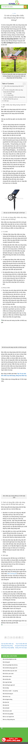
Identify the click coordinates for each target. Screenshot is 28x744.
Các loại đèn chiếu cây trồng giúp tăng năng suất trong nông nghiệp (7, 645)
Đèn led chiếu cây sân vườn (10, 670)
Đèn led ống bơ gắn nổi (9, 685)
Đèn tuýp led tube (7, 682)
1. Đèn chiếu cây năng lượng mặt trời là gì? (13, 87)
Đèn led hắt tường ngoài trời (10, 668)
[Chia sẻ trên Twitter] (11, 637)
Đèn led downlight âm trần (9, 659)
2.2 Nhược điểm (10, 95)
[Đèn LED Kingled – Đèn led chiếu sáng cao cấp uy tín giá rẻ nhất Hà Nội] (14, 2)
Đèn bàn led (6, 702)
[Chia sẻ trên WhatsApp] (5, 637)
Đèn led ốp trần (7, 679)
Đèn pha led (6, 705)
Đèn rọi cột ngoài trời (8, 716)
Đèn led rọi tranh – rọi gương (10, 691)
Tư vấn (14, 13)
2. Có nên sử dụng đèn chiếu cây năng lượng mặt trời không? (13, 91)
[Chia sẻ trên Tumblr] (22, 637)
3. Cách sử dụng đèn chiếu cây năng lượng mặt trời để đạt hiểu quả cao (14, 98)
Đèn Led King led (12, 573)
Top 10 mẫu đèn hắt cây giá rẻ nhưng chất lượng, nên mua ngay (21, 645)
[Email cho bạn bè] (14, 637)
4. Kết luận (6, 101)
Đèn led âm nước (7, 676)
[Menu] (2, 2)
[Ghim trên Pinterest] (17, 637)
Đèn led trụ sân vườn (8, 673)
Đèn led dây (6, 688)
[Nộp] (25, 6)
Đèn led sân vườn (7, 711)
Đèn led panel (6, 662)
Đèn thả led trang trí (8, 693)
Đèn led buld (6, 708)
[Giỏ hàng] (26, 2)
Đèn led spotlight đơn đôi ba (10, 665)
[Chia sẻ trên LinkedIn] (19, 637)
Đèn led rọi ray (6, 696)
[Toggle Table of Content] (23, 84)
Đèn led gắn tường (7, 699)
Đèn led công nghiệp (8, 713)
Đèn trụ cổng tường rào (9, 719)
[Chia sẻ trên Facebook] (8, 637)
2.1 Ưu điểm (9, 93)
